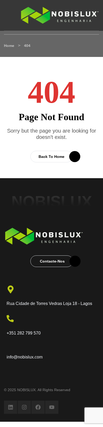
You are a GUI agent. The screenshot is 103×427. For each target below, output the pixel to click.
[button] (51, 156)
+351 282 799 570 (24, 333)
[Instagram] (24, 407)
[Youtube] (51, 407)
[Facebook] (38, 407)
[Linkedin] (10, 407)
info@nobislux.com (25, 357)
